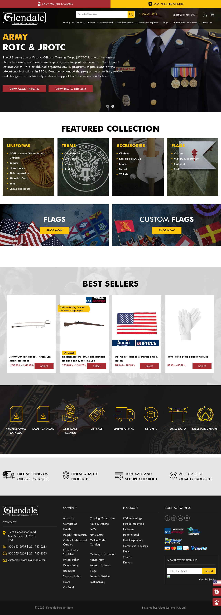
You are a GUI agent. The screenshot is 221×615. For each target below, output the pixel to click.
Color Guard (72, 153)
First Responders (125, 22)
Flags (165, 22)
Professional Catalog (16, 430)
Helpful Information (75, 535)
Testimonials (97, 582)
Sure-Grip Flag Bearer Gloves (135, 356)
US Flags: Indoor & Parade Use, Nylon (83, 358)
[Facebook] (167, 518)
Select (44, 366)
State (177, 169)
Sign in (205, 15)
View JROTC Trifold (70, 89)
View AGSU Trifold (24, 89)
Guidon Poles (176, 356)
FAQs (93, 529)
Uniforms (91, 22)
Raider (68, 169)
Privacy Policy (71, 559)
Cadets (78, 22)
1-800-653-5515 (148, 14)
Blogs (93, 570)
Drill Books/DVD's (130, 158)
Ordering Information (102, 554)
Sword (123, 169)
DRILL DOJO (178, 428)
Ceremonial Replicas (148, 22)
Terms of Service (100, 576)
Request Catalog (100, 565)
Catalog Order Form (102, 518)
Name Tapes (17, 168)
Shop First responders (168, 3)
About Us (69, 518)
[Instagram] (174, 518)
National (179, 163)
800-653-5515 (17, 546)
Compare (30, 324)
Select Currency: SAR (183, 14)
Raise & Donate (99, 523)
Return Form (97, 559)
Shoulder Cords (19, 178)
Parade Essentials (133, 523)
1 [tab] (107, 106)
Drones (204, 22)
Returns (151, 428)
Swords (193, 22)
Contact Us (70, 523)
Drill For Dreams (205, 428)
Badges (13, 162)
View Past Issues (207, 579)
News (66, 582)
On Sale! (97, 428)
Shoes (123, 163)
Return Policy (70, 565)
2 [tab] (112, 106)
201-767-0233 (38, 546)
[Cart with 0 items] (212, 15)
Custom (179, 153)
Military (66, 22)
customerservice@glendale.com (27, 560)
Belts (12, 183)
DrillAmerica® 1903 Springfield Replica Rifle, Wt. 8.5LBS (30, 358)
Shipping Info (124, 428)
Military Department (186, 158)
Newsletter (96, 535)
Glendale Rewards (70, 430)
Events (67, 529)
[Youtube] (187, 518)
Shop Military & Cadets (57, 3)
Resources (69, 570)
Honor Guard (106, 22)
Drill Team (70, 158)
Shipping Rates (72, 576)
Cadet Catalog (43, 428)
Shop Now (54, 230)
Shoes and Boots (19, 188)
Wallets (123, 174)
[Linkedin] (180, 518)
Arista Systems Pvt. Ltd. (172, 607)
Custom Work (178, 22)
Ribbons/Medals (19, 173)
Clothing (124, 153)
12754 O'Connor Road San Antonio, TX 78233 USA (22, 536)
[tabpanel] (110, 60)
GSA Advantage (132, 518)
